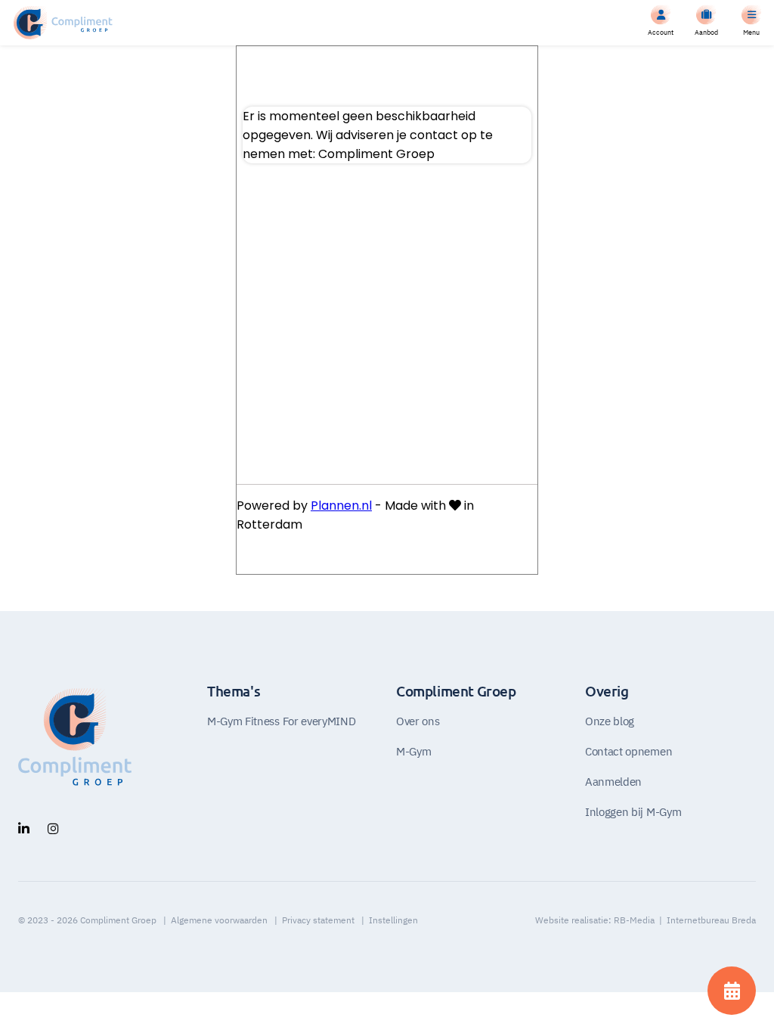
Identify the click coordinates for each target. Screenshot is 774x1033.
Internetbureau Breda (711, 920)
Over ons (417, 720)
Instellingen (393, 920)
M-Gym (413, 750)
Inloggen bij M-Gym (633, 811)
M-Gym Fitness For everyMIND (281, 720)
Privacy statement (318, 920)
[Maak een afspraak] (731, 990)
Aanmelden (613, 781)
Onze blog (609, 720)
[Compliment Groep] (63, 22)
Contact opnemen (628, 750)
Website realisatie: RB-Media (595, 920)
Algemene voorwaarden (219, 920)
